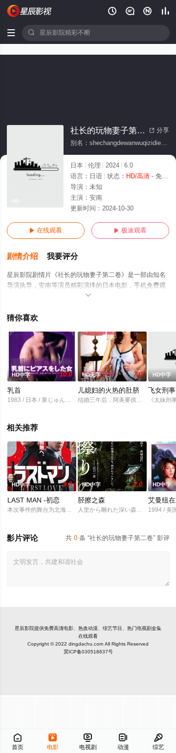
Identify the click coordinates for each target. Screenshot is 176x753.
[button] (27, 256)
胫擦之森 (91, 500)
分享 (159, 130)
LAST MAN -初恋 (33, 500)
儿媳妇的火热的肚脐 (108, 390)
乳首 (14, 390)
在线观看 (45, 230)
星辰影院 (24, 628)
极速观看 (130, 230)
